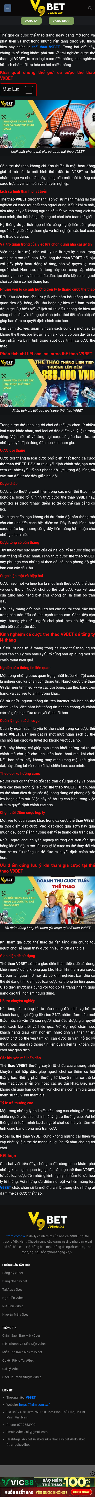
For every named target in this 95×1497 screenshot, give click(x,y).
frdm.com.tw (15, 1236)
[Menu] (7, 8)
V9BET (31, 1398)
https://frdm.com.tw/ (34, 1405)
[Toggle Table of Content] (26, 90)
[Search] (90, 8)
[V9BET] (47, 8)
